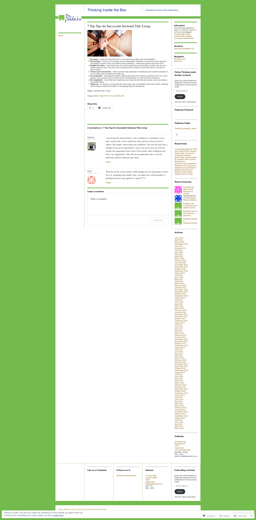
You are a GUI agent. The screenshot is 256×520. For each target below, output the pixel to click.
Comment (158, 220)
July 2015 (179, 375)
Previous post (179, 59)
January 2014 (180, 410)
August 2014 (180, 395)
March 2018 (179, 308)
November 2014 (181, 389)
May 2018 (179, 304)
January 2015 (180, 387)
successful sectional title (184, 38)
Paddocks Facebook (184, 109)
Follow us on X (123, 470)
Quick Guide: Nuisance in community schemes (185, 154)
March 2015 (179, 383)
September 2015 (181, 370)
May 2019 (179, 279)
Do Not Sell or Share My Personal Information (91, 509)
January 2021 (180, 248)
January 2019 (180, 288)
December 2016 (181, 339)
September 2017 (181, 321)
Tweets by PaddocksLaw (126, 476)
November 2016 (181, 341)
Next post (178, 61)
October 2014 (180, 391)
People (179, 32)
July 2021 (179, 246)
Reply (108, 162)
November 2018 (181, 292)
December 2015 (181, 364)
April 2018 (179, 306)
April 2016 (179, 356)
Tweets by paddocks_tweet (185, 129)
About (60, 35)
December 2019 (181, 265)
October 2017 (180, 319)
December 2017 (181, 314)
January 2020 (180, 263)
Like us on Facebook (97, 470)
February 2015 (181, 385)
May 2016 (179, 354)
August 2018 (180, 298)
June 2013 (179, 422)
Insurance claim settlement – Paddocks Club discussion (186, 165)
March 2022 (179, 242)
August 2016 (180, 348)
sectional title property (183, 36)
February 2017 (181, 335)
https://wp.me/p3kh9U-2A (184, 49)
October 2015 (180, 368)
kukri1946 (187, 187)
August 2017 (180, 323)
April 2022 (179, 240)
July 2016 (179, 350)
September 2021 (181, 244)
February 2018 (181, 310)
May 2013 (179, 424)
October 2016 (180, 343)
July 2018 (179, 300)
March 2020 (179, 259)
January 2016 (180, 362)
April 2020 (179, 256)
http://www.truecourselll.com (112, 95)
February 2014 (181, 408)
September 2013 (181, 416)
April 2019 (179, 281)
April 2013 (179, 426)
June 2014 (179, 399)
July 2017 (179, 325)
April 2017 (179, 331)
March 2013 (179, 428)
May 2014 (179, 401)
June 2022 (179, 238)
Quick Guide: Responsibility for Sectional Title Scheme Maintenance (186, 159)
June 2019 (179, 277)
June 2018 (179, 302)
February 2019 (181, 285)
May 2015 (179, 379)
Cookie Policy (58, 515)
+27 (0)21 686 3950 (183, 450)
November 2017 (181, 317)
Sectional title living (182, 34)
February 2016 (181, 360)
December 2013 (181, 412)
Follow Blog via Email (185, 470)
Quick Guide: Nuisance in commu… (188, 191)
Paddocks (192, 30)
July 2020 (179, 250)
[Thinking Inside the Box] (69, 29)
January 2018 (180, 312)
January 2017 (180, 337)
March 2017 (179, 333)
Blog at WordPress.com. (66, 509)
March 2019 (179, 283)
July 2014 (179, 397)
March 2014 (179, 406)
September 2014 (181, 393)
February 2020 (181, 261)
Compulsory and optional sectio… (190, 207)
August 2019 (180, 273)
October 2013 (180, 414)
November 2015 (181, 366)
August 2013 (180, 418)
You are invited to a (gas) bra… (190, 213)
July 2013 (179, 420)
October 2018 (180, 294)
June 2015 (179, 377)
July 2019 (179, 275)
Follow (180, 97)
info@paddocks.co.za (154, 484)
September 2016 (181, 346)
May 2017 (179, 329)
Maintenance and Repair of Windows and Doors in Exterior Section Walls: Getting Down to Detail (186, 171)
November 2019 (181, 267)
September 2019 (181, 271)
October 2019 (180, 269)
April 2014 (179, 404)
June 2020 (179, 252)
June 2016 (179, 352)
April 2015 (179, 381)
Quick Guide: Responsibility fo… (190, 199)
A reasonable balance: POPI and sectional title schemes (186, 150)
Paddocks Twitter (182, 123)
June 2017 (179, 327)
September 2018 (181, 296)
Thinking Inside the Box (106, 9)
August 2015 (180, 372)
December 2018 (181, 290)
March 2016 (179, 358)
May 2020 (179, 254)
